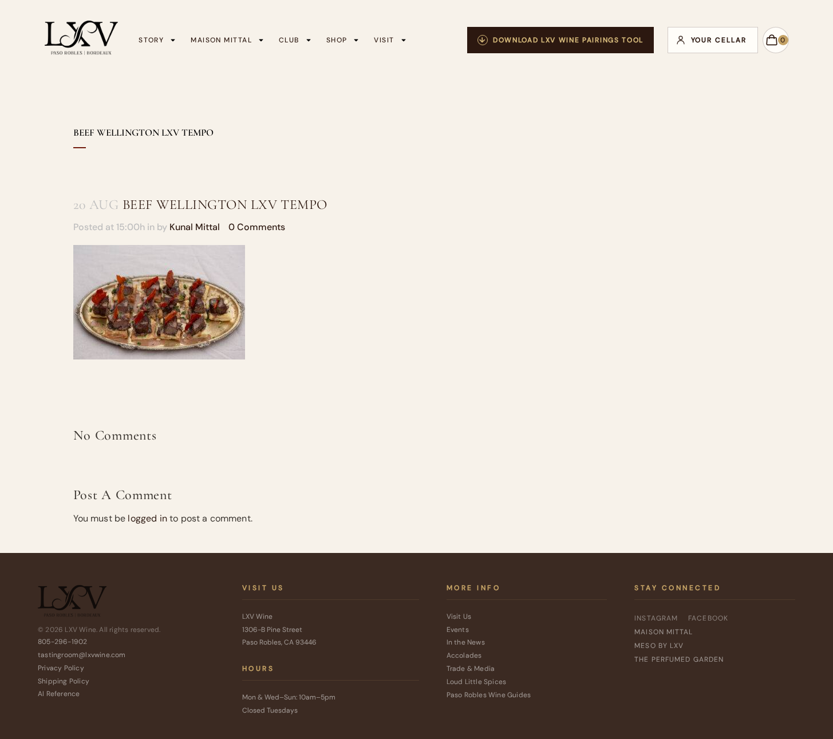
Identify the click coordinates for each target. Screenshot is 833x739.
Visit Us (459, 616)
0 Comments (256, 227)
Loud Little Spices (477, 681)
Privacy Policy (61, 668)
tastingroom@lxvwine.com (82, 654)
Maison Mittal (221, 40)
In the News (466, 642)
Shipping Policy (63, 681)
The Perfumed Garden (679, 659)
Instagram (656, 618)
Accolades (464, 655)
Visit (384, 40)
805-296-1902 (62, 641)
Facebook (708, 618)
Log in (713, 40)
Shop (337, 40)
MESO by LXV (659, 645)
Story (151, 40)
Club (289, 40)
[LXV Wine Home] (72, 604)
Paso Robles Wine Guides (489, 695)
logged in (147, 518)
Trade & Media (471, 668)
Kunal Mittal (194, 227)
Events (458, 629)
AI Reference (59, 693)
